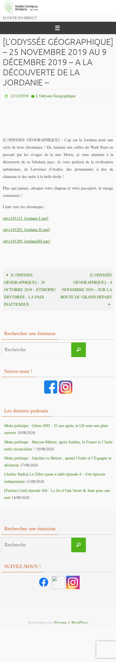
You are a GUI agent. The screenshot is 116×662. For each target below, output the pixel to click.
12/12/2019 (19, 95)
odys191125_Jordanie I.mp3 (25, 216)
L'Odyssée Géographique (56, 95)
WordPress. (79, 620)
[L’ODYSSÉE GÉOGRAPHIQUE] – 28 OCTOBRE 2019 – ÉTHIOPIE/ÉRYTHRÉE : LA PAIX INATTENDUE (30, 288)
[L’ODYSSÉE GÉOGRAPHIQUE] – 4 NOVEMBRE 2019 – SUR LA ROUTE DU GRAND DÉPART (86, 284)
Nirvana (60, 620)
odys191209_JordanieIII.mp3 (26, 239)
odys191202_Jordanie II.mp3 (26, 228)
